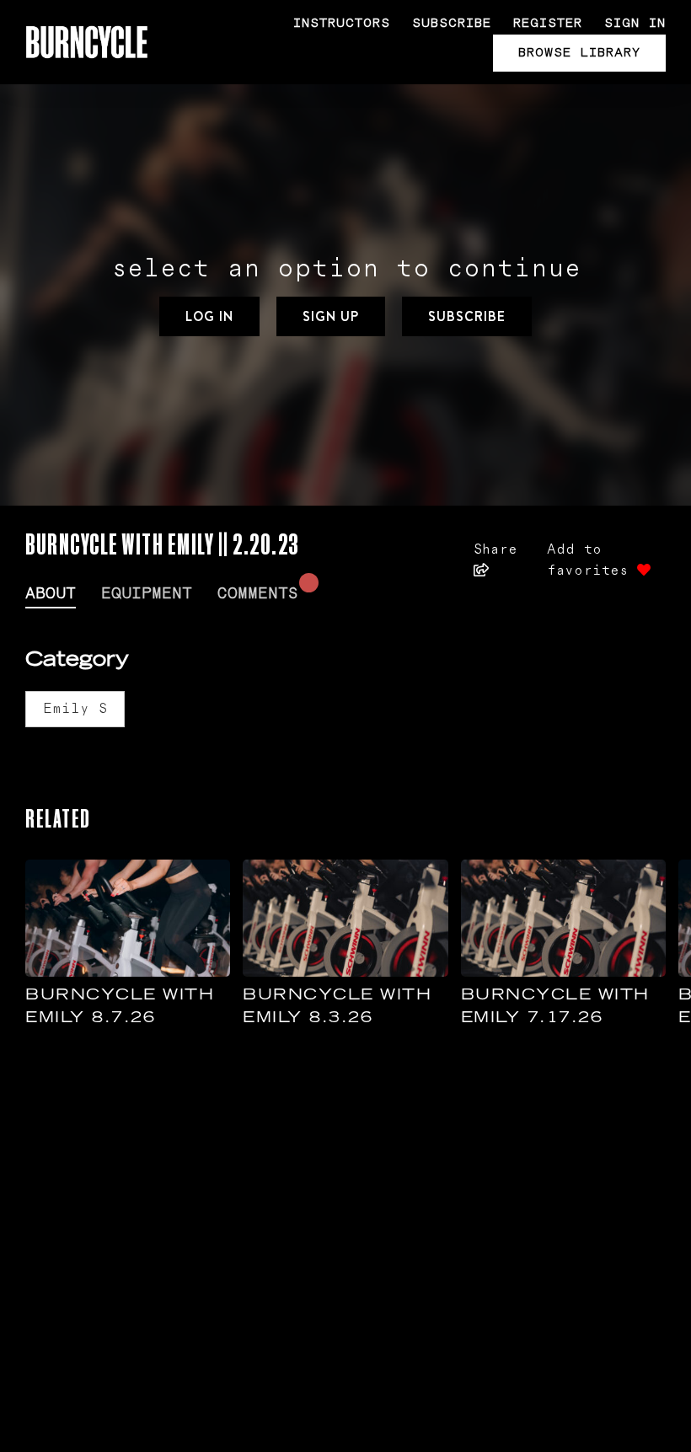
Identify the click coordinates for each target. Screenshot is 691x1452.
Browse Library (579, 52)
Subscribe (451, 23)
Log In (209, 316)
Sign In (635, 23)
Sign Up (331, 316)
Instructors (341, 23)
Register (547, 23)
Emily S (75, 708)
